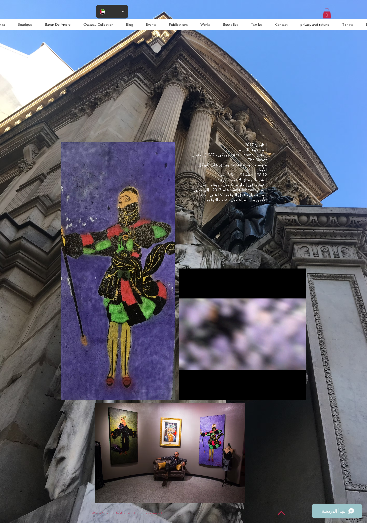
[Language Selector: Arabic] (112, 11)
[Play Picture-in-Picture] (290, 393)
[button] (327, 13)
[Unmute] (194, 393)
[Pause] (185, 393)
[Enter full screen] (299, 393)
